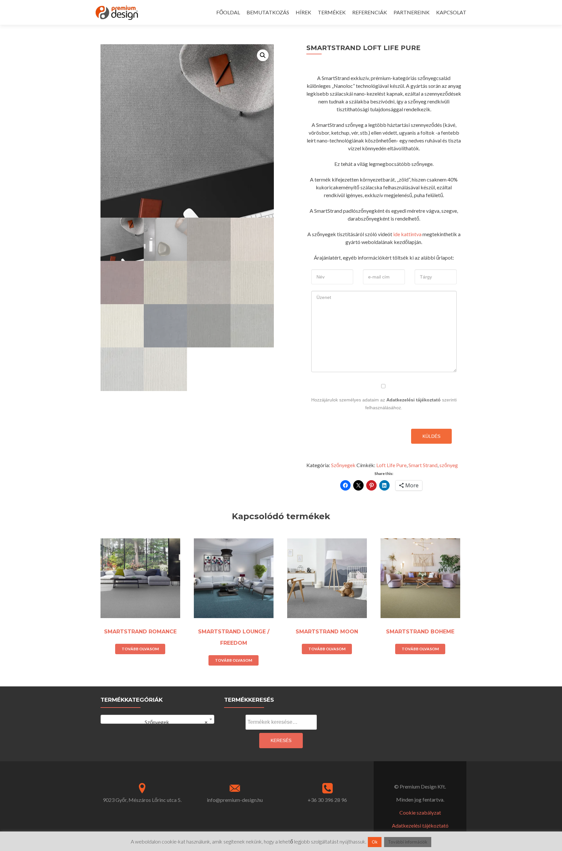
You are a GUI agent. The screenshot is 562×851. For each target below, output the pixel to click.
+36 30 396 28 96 (327, 800)
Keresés (281, 740)
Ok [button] (375, 841)
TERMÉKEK (332, 12)
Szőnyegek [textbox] (173, 722)
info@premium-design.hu (235, 800)
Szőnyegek (343, 465)
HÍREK (303, 12)
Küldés (431, 436)
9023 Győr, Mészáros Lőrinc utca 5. (142, 800)
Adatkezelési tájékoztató (413, 399)
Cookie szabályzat (420, 812)
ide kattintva (407, 234)
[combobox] (157, 719)
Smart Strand (422, 465)
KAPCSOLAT (451, 12)
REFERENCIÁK (369, 12)
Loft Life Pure (391, 465)
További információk (407, 841)
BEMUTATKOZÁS (268, 12)
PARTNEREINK (412, 12)
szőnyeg (448, 465)
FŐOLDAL (228, 12)
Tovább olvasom (140, 648)
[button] (263, 55)
